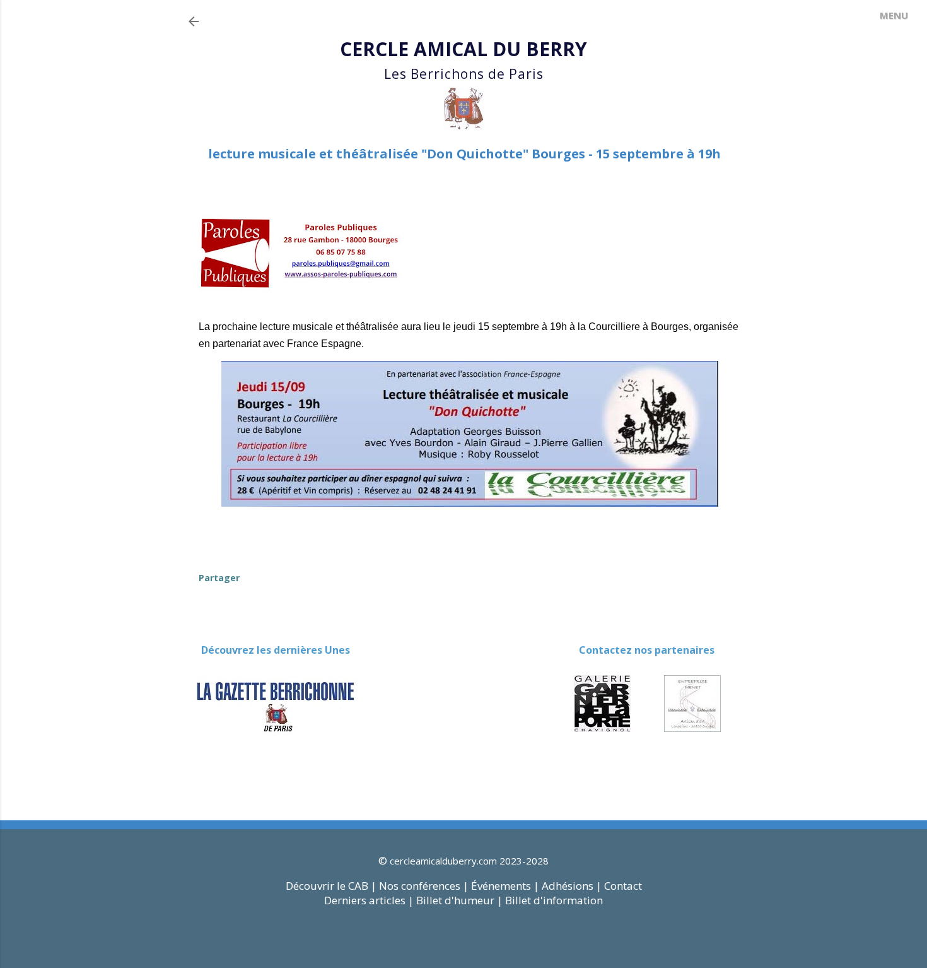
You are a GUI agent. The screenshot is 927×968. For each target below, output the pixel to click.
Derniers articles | (369, 900)
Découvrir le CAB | (332, 885)
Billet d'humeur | (460, 900)
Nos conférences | (424, 885)
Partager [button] (219, 578)
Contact (623, 885)
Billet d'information (554, 900)
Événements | (505, 885)
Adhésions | (572, 885)
